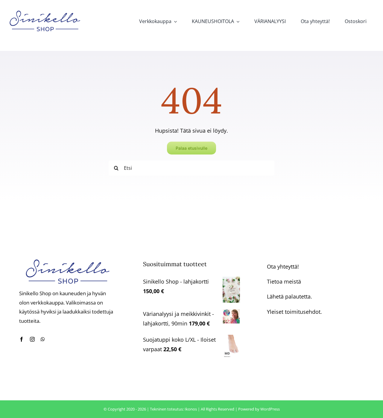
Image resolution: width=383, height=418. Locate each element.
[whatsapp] (43, 339)
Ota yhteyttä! (283, 266)
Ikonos (191, 409)
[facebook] (21, 339)
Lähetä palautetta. (289, 296)
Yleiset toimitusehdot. (294, 311)
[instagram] (32, 339)
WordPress (270, 409)
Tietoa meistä (284, 281)
